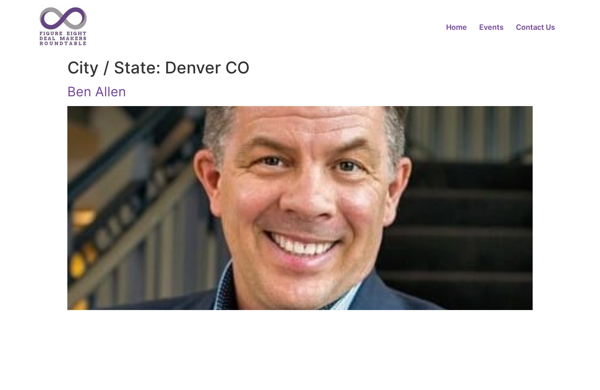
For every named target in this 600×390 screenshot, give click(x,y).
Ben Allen (96, 92)
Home (456, 27)
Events (491, 27)
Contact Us (535, 27)
